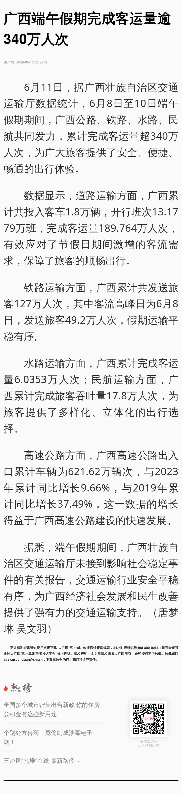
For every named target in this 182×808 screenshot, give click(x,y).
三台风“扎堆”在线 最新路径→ (42, 760)
